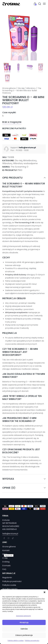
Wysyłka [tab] (8, 479)
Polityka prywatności (32, 641)
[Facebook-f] (4, 538)
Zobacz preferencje (24, 635)
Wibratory (31, 88)
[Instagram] (8, 538)
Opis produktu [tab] (12, 177)
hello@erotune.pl (10, 533)
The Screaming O (19, 166)
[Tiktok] (13, 538)
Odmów (24, 629)
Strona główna (9, 88)
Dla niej (21, 88)
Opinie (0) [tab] (8, 488)
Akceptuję (24, 622)
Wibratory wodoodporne (25, 163)
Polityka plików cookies (16, 641)
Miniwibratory (29, 160)
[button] (44, 592)
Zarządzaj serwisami (23, 616)
